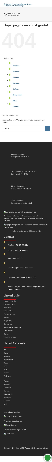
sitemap (45, 448)
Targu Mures (8, 394)
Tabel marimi (8, 331)
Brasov (6, 363)
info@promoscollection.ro (23, 268)
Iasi (5, 350)
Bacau (6, 353)
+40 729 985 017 (21, 245)
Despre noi (17, 95)
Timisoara (7, 376)
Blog (15, 101)
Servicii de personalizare (12, 327)
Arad (5, 404)
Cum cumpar (8, 324)
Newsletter (7, 307)
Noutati (16, 77)
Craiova (6, 391)
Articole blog (8, 311)
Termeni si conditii (10, 301)
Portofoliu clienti (9, 304)
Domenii (16, 72)
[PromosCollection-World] (13, 416)
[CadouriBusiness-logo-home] (10, 425)
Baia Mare (7, 397)
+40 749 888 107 (21, 251)
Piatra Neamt (8, 360)
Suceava (7, 356)
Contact (16, 106)
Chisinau (7, 401)
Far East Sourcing (10, 337)
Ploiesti (6, 381)
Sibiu (5, 369)
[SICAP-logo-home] (9, 434)
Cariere (6, 334)
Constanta (7, 388)
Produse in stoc (9, 314)
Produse (16, 66)
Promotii (16, 83)
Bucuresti (7, 384)
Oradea (6, 373)
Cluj (5, 366)
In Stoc (16, 89)
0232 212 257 (17, 258)
